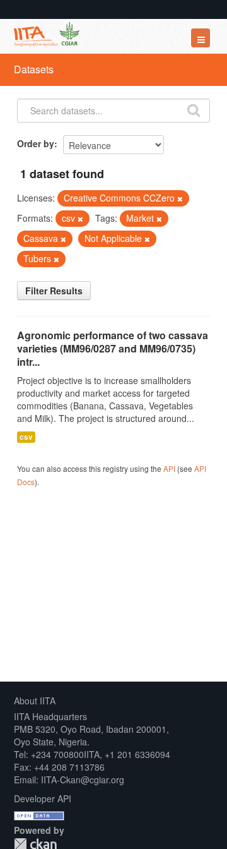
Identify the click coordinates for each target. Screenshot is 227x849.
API (169, 468)
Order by (35, 143)
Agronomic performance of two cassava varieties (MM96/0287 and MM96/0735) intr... (112, 348)
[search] (194, 109)
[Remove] (180, 198)
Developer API (42, 798)
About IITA (34, 700)
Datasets (34, 69)
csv (26, 436)
